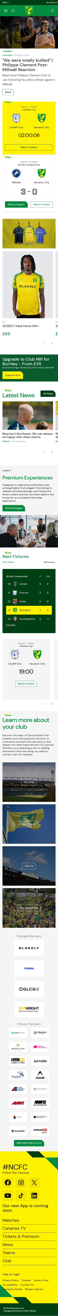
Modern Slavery (34, 1289)
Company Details (12, 1289)
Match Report (16, 204)
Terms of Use (40, 1280)
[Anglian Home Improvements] (18, 1074)
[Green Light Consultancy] (29, 989)
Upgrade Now (12, 375)
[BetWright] (29, 1009)
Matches (10, 1220)
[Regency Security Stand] (40, 1117)
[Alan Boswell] (18, 1089)
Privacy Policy (10, 1280)
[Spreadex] (40, 1131)
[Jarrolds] (40, 1061)
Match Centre (29, 147)
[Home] (29, 10)
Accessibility (10, 1284)
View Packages (13, 508)
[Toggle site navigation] (5, 10)
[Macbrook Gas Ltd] (40, 1089)
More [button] (4, 2)
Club (6, 1261)
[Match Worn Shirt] (40, 1103)
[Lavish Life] (18, 1061)
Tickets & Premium (20, 1236)
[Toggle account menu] (52, 10)
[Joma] (29, 968)
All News (48, 393)
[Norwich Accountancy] (40, 1046)
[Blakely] (52, 2)
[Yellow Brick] (40, 1032)
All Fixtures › (50, 562)
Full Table (10, 625)
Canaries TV (14, 1228)
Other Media (29, 1311)
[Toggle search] (16, 10)
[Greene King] (18, 1046)
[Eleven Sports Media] (18, 1131)
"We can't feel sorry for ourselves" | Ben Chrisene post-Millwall (29, 57)
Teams (8, 1253)
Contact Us (27, 1284)
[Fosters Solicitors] (18, 1032)
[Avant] (18, 1103)
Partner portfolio (29, 1143)
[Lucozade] (40, 1074)
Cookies (26, 1280)
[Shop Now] (29, 233)
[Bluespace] (18, 1117)
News (7, 1244)
